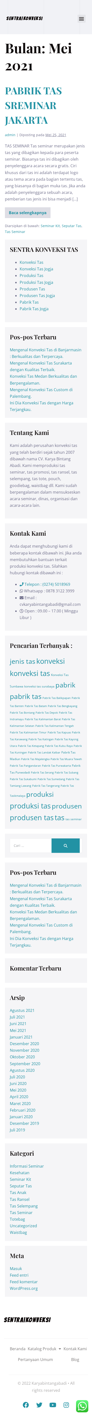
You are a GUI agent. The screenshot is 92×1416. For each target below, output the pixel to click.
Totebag (17, 1219)
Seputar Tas (71, 225)
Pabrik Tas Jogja (34, 308)
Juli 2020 (17, 1077)
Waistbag (18, 1232)
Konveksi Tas (31, 262)
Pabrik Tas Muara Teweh (66, 759)
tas (60, 817)
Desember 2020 (24, 1043)
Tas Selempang (24, 1206)
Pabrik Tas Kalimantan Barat (43, 719)
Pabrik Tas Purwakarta (56, 765)
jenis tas (22, 661)
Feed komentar (24, 1281)
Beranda (18, 1348)
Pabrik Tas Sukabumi (23, 779)
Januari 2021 (21, 1037)
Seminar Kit (50, 225)
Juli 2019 (17, 1130)
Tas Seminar (15, 231)
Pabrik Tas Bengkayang (62, 706)
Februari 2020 (22, 1110)
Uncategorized (23, 1225)
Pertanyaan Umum (35, 1359)
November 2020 (24, 1050)
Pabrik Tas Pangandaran (25, 765)
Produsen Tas (32, 289)
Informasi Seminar (27, 1166)
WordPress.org (24, 1288)
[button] (82, 19)
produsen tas (32, 817)
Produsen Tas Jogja (37, 295)
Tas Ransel (19, 1199)
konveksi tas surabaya (39, 686)
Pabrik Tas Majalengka (35, 759)
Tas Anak (18, 1192)
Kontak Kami (75, 1348)
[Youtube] (53, 1405)
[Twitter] (39, 1405)
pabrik (65, 684)
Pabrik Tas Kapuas (59, 732)
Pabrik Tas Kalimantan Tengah (54, 726)
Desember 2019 (24, 1123)
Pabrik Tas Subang (66, 772)
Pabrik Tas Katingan (41, 739)
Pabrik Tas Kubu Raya (59, 746)
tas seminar (74, 819)
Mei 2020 (18, 1090)
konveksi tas (30, 673)
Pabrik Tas (29, 302)
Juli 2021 (17, 1017)
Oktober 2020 (22, 1057)
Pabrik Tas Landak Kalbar (44, 752)
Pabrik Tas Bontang (22, 712)
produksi (40, 794)
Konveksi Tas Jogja (36, 269)
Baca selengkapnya (28, 211)
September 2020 (25, 1063)
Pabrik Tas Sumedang (51, 779)
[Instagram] (66, 1405)
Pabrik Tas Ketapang (31, 746)
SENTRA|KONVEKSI (24, 18)
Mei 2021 (18, 1030)
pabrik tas (25, 696)
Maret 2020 (20, 1103)
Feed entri (19, 1275)
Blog (75, 1359)
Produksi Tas (31, 275)
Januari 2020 (21, 1116)
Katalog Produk (42, 1348)
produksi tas (30, 805)
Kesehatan (19, 1172)
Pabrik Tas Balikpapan (56, 698)
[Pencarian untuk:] (46, 845)
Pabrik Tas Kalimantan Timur (28, 732)
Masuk (16, 1268)
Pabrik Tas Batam (36, 706)
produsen (67, 805)
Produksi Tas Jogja (36, 282)
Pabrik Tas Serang (42, 772)
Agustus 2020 (22, 1070)
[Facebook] (26, 1405)
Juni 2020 (18, 1083)
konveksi (50, 661)
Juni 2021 (18, 1023)
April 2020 (19, 1096)
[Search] (66, 846)
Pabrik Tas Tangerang (46, 785)
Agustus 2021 (22, 1010)
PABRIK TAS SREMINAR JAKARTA (33, 105)
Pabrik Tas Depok (47, 712)
